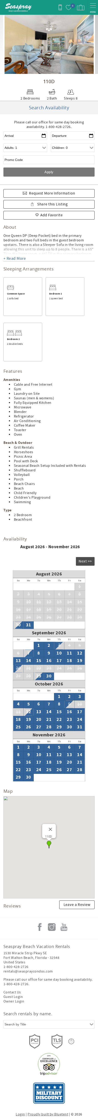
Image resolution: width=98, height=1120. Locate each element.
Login (20, 1114)
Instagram (51, 927)
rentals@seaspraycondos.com (28, 971)
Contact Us (12, 992)
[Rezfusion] (71, 1041)
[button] (49, 844)
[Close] (50, 829)
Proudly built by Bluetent (48, 1114)
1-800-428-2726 (15, 967)
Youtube (63, 927)
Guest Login (13, 997)
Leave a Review (77, 904)
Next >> (85, 561)
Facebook (39, 927)
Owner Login (13, 1001)
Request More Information (52, 193)
